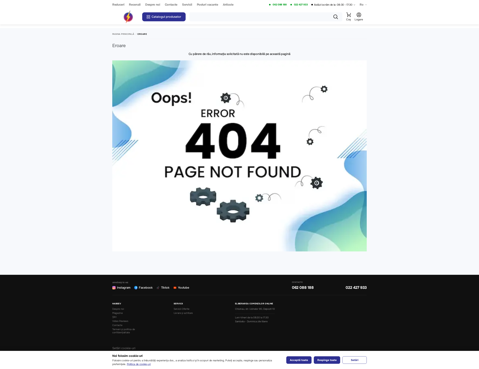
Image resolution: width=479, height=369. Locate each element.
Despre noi (152, 4)
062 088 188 (279, 4)
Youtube (183, 288)
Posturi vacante (207, 4)
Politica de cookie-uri (139, 364)
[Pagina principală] (128, 16)
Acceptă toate (299, 360)
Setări (355, 360)
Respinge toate (327, 360)
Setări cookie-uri (123, 348)
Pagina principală (123, 34)
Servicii (187, 4)
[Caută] (335, 17)
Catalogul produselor (166, 17)
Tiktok (165, 288)
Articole (228, 4)
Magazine (117, 313)
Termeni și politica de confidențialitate (123, 331)
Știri (114, 317)
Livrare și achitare (183, 313)
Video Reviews (120, 321)
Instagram (123, 288)
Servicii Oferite (181, 309)
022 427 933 (301, 4)
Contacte (171, 4)
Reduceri (118, 4)
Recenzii (134, 4)
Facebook (145, 288)
